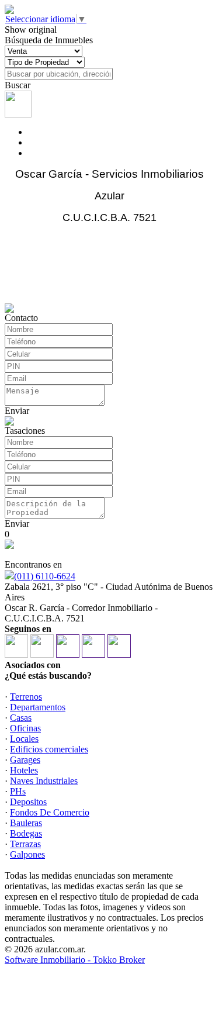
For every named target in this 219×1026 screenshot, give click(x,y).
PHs (18, 791)
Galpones (27, 854)
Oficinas (25, 728)
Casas (21, 718)
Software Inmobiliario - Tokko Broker (75, 960)
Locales (24, 739)
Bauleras (26, 823)
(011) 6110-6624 (44, 576)
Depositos (28, 802)
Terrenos (26, 697)
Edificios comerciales (49, 749)
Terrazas (25, 844)
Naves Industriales (44, 781)
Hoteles (24, 770)
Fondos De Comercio (49, 812)
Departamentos (37, 707)
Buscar (17, 85)
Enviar (17, 411)
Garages (25, 760)
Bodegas (26, 833)
